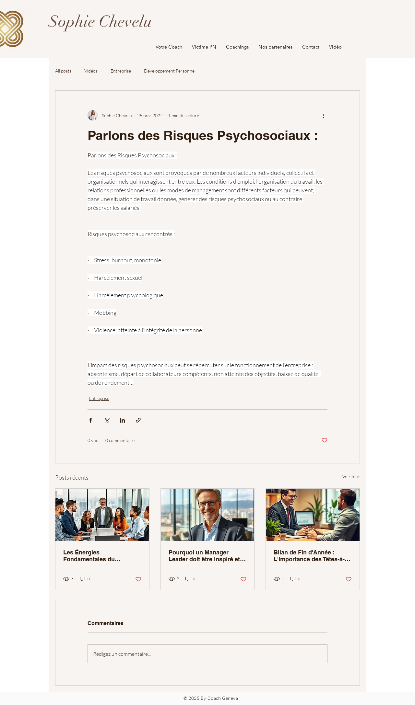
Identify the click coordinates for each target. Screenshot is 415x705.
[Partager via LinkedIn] (122, 420)
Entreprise (121, 71)
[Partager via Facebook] (91, 420)
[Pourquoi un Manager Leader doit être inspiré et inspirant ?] (208, 515)
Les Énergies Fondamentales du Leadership (89, 556)
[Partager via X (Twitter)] (106, 420)
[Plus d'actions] (323, 115)
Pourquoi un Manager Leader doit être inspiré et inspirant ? (204, 556)
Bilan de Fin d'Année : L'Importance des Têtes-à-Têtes (309, 556)
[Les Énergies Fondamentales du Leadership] (102, 515)
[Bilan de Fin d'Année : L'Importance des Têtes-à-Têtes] (313, 515)
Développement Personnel (170, 71)
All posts (63, 71)
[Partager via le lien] (138, 420)
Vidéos (91, 71)
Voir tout (351, 476)
